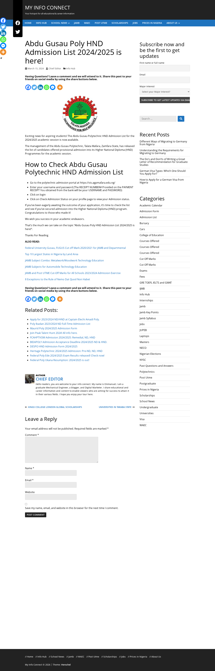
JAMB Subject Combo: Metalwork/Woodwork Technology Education (64, 260)
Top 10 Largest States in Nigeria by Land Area (51, 254)
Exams (143, 270)
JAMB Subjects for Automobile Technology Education (56, 266)
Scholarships (120, 22)
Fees (142, 276)
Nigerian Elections (150, 354)
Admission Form (149, 211)
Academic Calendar (151, 205)
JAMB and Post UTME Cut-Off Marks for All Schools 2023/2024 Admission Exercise (73, 273)
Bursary (144, 223)
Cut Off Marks (148, 259)
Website (30, 492)
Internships (146, 300)
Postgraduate (148, 383)
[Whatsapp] (46, 85)
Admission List (148, 217)
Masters (144, 342)
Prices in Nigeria (152, 22)
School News (59, 22)
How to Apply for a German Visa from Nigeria (162, 181)
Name (29, 468)
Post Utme (101, 22)
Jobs (135, 22)
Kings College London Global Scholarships (53, 407)
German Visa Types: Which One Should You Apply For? (163, 172)
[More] (60, 85)
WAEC (87, 22)
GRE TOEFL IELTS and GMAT (156, 282)
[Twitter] (17, 32)
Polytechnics (147, 371)
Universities (147, 413)
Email (29, 480)
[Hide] (1, 58)
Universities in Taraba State (115, 407)
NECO (143, 348)
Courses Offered (149, 241)
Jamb (76, 22)
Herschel (66, 664)
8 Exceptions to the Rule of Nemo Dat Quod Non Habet (57, 279)
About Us (172, 22)
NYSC (143, 360)
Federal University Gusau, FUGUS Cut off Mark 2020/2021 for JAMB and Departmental (75, 248)
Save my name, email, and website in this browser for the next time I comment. (71, 508)
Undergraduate (149, 407)
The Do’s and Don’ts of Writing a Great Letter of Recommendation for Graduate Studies (164, 162)
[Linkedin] (40, 85)
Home (28, 22)
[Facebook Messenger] (52, 85)
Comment (32, 435)
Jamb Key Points (149, 312)
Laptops (144, 336)
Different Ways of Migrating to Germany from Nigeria (163, 143)
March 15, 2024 (36, 68)
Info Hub (41, 22)
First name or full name (152, 62)
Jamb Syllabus (148, 318)
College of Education (152, 235)
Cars (142, 229)
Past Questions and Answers (156, 365)
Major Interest (147, 86)
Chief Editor (55, 68)
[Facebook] (17, 23)
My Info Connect (47, 7)
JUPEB (143, 330)
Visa (142, 419)
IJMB (142, 288)
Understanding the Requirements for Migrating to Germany (162, 152)
